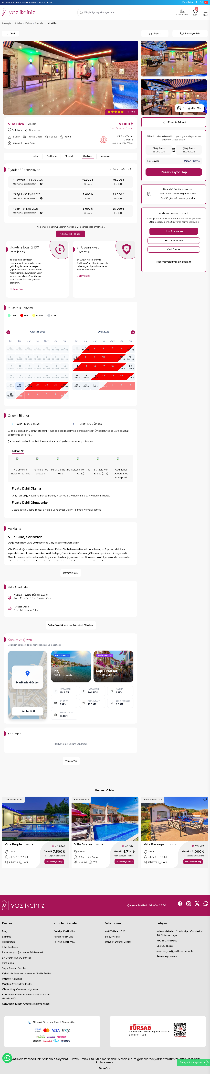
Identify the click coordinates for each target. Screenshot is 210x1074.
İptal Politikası (10, 947)
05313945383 (165, 945)
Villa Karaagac (155, 844)
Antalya (18, 23)
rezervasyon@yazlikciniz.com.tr (175, 951)
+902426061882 (174, 240)
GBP (130, 169)
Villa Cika (52, 23)
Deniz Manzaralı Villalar (118, 941)
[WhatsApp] (7, 1058)
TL (109, 169)
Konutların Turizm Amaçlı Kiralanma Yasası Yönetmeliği (26, 996)
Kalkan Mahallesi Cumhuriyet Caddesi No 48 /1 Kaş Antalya (180, 933)
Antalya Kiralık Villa (64, 931)
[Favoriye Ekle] (66, 799)
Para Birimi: (189, 2)
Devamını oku (70, 572)
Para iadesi (8, 962)
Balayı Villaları (112, 936)
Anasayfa (6, 23)
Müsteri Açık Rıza (12, 978)
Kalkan (28, 23)
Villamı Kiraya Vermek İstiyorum (20, 989)
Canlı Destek (173, 249)
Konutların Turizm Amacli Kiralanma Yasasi (26, 1003)
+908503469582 (167, 940)
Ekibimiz (6, 936)
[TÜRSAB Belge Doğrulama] (149, 1027)
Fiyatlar (35, 156)
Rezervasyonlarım (167, 956)
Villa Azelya (83, 844)
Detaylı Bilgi (16, 289)
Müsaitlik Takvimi (176, 122)
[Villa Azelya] (105, 819)
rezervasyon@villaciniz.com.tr (174, 261)
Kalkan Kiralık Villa (63, 936)
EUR (123, 169)
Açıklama (52, 156)
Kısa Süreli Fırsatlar (70, 233)
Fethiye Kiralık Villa (64, 941)
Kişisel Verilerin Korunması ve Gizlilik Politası (27, 973)
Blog (4, 931)
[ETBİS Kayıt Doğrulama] (180, 1030)
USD (115, 169)
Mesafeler (70, 156)
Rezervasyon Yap (174, 172)
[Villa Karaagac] (174, 819)
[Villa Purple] (35, 819)
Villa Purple (13, 844)
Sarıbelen (39, 23)
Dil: (201, 2)
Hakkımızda (8, 941)
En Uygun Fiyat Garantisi (16, 957)
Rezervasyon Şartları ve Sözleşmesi (22, 952)
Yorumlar (105, 156)
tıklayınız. (90, 441)
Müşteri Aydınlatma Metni (17, 984)
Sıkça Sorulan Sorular (14, 968)
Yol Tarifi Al (28, 711)
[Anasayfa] (18, 12)
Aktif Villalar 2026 (115, 931)
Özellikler (87, 156)
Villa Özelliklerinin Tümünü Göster (70, 625)
